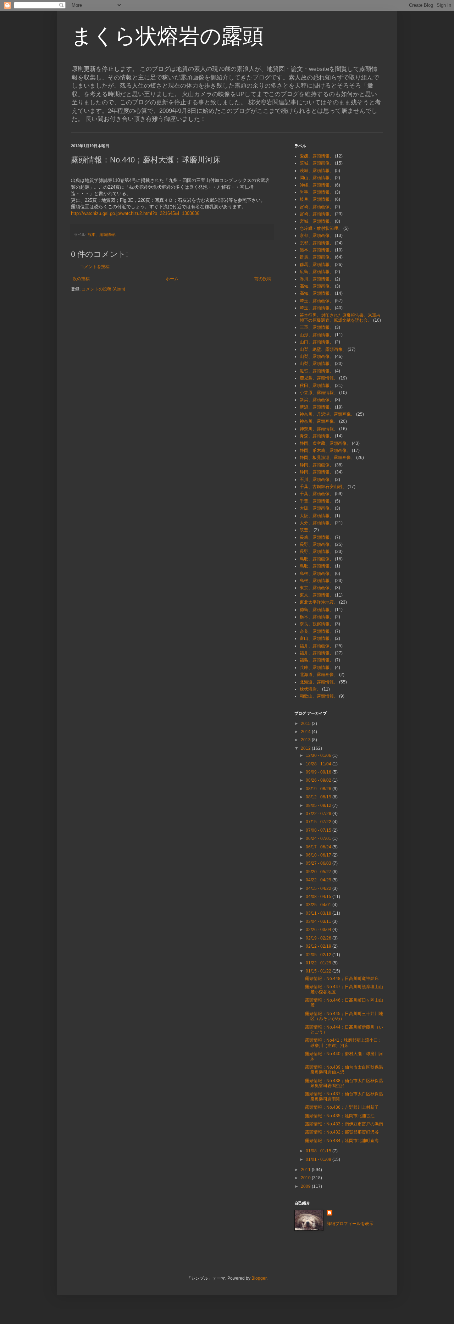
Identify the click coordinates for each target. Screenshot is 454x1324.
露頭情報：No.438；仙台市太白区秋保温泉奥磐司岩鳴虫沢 (344, 1083)
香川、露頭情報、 (317, 279)
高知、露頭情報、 (317, 293)
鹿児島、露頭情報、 (319, 378)
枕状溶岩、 (310, 689)
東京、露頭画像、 (317, 587)
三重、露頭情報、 (317, 327)
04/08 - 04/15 (319, 896)
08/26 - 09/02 (319, 780)
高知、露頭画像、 (317, 286)
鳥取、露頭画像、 (317, 558)
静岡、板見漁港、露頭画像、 (327, 457)
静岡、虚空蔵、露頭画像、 (325, 443)
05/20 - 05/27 (319, 871)
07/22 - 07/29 (319, 813)
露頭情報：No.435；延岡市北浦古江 (340, 1115)
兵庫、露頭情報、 (317, 667)
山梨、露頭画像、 (317, 356)
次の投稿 (81, 278)
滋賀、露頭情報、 (317, 371)
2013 (306, 739)
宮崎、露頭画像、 (317, 206)
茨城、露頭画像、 (317, 163)
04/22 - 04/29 (319, 879)
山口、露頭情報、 (317, 341)
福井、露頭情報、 (317, 652)
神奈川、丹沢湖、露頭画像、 (327, 414)
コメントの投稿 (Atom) (103, 289)
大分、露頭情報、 (317, 522)
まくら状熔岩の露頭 (167, 36)
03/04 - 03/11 (319, 921)
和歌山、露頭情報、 (319, 696)
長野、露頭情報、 (317, 551)
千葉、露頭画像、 (317, 493)
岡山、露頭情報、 (317, 177)
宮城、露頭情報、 (317, 221)
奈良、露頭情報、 (317, 631)
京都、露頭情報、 (317, 242)
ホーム (172, 278)
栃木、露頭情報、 (317, 616)
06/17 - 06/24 (319, 846)
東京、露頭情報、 (317, 595)
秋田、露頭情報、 (317, 385)
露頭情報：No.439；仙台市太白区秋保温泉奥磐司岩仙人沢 (344, 1070)
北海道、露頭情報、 (319, 682)
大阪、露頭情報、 (317, 515)
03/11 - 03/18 (319, 913)
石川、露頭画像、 (317, 479)
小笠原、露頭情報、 (319, 392)
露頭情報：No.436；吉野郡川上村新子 (342, 1107)
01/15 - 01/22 (319, 971)
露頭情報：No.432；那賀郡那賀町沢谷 (342, 1132)
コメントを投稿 (95, 266)
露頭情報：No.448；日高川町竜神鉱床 (342, 978)
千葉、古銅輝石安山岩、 (323, 486)
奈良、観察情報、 (317, 623)
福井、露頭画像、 (317, 645)
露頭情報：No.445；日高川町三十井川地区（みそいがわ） (344, 1016)
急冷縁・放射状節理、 (321, 228)
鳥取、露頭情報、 (317, 566)
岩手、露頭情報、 (317, 192)
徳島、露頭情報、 (317, 609)
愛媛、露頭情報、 (317, 156)
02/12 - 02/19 (319, 946)
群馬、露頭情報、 (317, 264)
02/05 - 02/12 (319, 954)
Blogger (258, 1278)
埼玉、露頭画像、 (317, 300)
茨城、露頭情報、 (317, 170)
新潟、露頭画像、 (317, 399)
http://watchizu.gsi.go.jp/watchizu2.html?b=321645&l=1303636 (135, 213)
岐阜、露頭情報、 (317, 199)
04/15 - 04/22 (319, 888)
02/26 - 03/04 (319, 929)
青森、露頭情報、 (317, 435)
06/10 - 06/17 (319, 855)
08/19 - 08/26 (319, 788)
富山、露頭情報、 (317, 638)
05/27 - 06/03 (319, 863)
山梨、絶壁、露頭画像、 (323, 349)
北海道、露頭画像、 (319, 674)
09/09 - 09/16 (319, 772)
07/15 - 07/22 (319, 821)
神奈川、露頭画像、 (319, 421)
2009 (306, 1186)
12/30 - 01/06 (319, 755)
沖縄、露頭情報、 (317, 185)
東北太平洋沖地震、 (319, 602)
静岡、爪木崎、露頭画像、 (325, 450)
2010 (306, 1177)
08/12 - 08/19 (319, 796)
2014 (306, 731)
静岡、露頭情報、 (317, 472)
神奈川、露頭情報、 (319, 428)
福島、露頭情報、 (317, 660)
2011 (306, 1169)
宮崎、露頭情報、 (317, 213)
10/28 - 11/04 (319, 763)
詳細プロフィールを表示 (350, 1223)
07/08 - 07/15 (319, 830)
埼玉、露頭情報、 (317, 307)
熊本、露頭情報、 (103, 234)
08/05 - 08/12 (319, 805)
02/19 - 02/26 (319, 938)
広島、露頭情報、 (317, 271)
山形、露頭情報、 (317, 334)
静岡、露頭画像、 (317, 464)
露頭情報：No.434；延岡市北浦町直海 (342, 1140)
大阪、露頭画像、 (317, 508)
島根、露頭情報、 (317, 580)
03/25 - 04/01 (319, 904)
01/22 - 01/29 (319, 962)
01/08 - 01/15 (319, 1150)
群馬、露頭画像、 (317, 257)
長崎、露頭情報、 (317, 537)
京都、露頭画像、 (317, 235)
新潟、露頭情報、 (317, 407)
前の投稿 (262, 278)
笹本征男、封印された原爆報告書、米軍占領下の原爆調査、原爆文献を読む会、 (340, 318)
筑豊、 (306, 529)
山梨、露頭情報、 (317, 363)
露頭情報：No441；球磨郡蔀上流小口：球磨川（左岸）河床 (343, 1043)
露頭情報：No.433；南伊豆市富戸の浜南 (344, 1123)
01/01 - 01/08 (319, 1159)
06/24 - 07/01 (319, 838)
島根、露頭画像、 (317, 573)
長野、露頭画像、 (317, 544)
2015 (306, 723)
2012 (306, 748)
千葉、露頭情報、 (317, 501)
